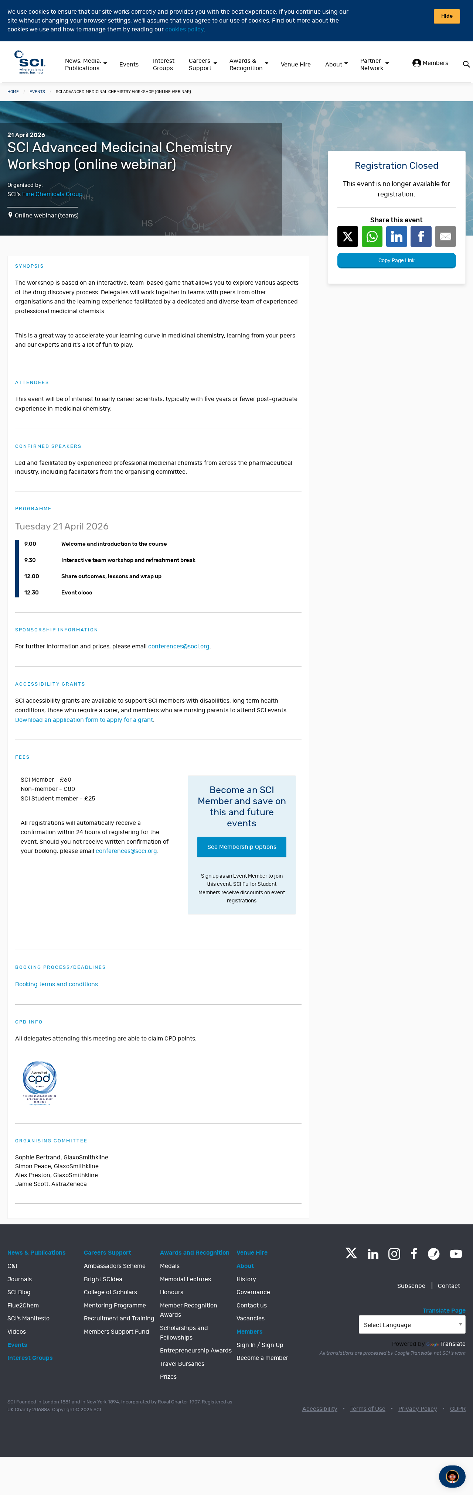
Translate (453, 1344)
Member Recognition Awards (188, 1310)
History (246, 1279)
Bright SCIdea (103, 1279)
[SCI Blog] (434, 1254)
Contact (449, 1286)
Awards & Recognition (246, 64)
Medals (170, 1266)
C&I (12, 1266)
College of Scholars (110, 1292)
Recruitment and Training (119, 1318)
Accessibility (319, 1409)
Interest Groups (163, 64)
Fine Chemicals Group (52, 194)
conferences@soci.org (179, 646)
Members (434, 63)
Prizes (168, 1377)
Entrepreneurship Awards (196, 1351)
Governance (253, 1292)
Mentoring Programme (115, 1306)
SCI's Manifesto (28, 1318)
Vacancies (250, 1318)
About (333, 65)
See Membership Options (241, 847)
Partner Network (371, 64)
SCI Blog (19, 1292)
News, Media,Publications (83, 64)
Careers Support (200, 64)
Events (129, 65)
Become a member (262, 1358)
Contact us (251, 1306)
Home (13, 92)
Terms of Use (367, 1409)
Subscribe (411, 1286)
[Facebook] (414, 1254)
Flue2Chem (23, 1306)
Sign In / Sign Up (259, 1345)
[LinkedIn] (373, 1254)
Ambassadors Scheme (115, 1266)
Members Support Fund (116, 1332)
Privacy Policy (417, 1409)
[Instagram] (394, 1254)
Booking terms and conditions (56, 984)
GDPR (458, 1409)
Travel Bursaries (182, 1364)
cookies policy (184, 29)
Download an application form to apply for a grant (84, 720)
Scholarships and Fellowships (184, 1333)
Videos (16, 1332)
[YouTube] (456, 1254)
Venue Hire (296, 65)
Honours (171, 1292)
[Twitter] (351, 1256)
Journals (19, 1279)
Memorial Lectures (185, 1279)
